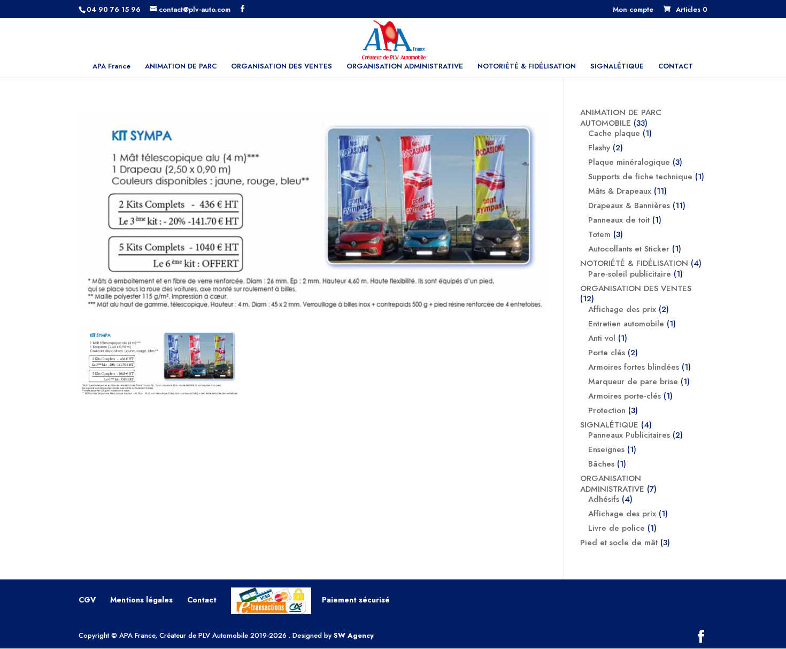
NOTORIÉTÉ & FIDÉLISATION (526, 67)
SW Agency (354, 635)
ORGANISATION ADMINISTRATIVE (404, 67)
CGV (87, 599)
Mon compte (633, 10)
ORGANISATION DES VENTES (281, 67)
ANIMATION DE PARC (181, 67)
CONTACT (675, 67)
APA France (111, 67)
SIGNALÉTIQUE (617, 67)
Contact (202, 599)
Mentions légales (141, 599)
